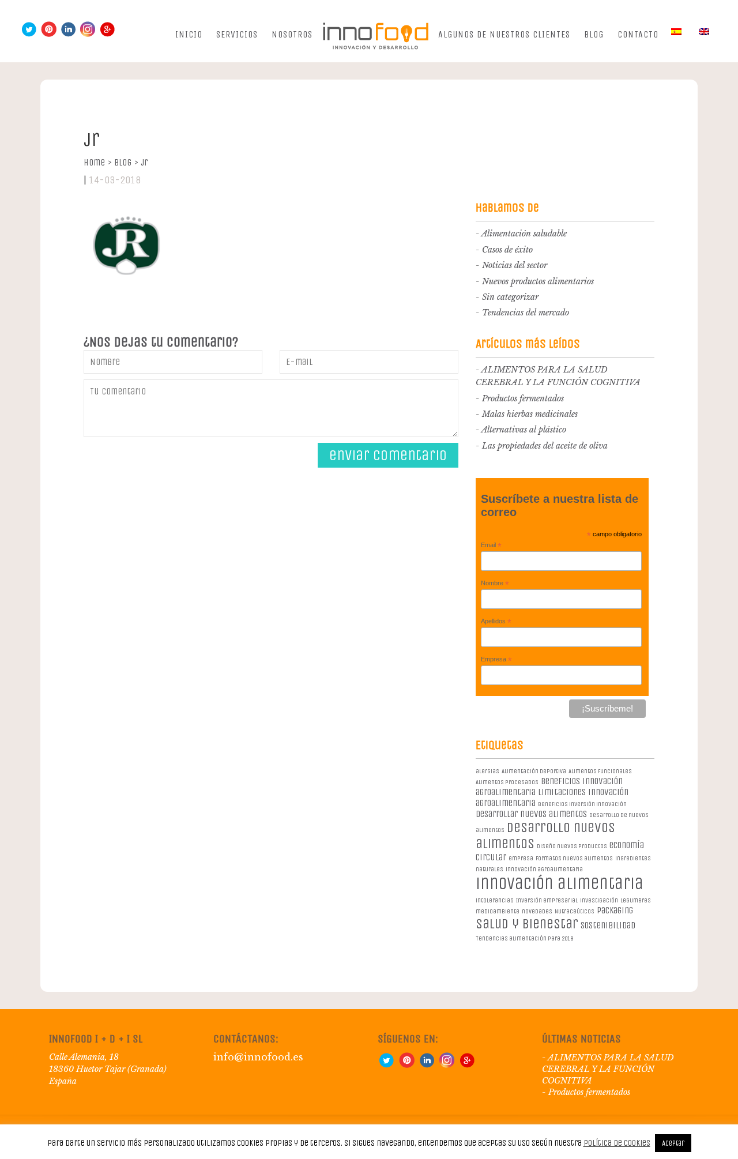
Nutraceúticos (574, 911)
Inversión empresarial (547, 900)
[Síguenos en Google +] (107, 34)
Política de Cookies (616, 1143)
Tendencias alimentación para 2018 (524, 938)
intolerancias (495, 900)
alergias (487, 771)
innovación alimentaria (559, 884)
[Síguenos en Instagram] (87, 34)
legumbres (635, 900)
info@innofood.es (258, 1057)
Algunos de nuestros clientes (504, 34)
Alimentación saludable (524, 233)
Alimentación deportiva (534, 771)
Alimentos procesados (507, 782)
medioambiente (497, 911)
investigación (599, 900)
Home (98, 162)
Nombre (495, 584)
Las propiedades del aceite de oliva (545, 446)
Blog (594, 34)
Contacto (637, 34)
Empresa (496, 660)
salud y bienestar (527, 924)
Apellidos (496, 622)
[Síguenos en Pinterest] (48, 34)
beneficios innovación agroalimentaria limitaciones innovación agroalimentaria (552, 792)
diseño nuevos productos (572, 846)
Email (491, 545)
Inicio (188, 34)
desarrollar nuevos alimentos (531, 813)
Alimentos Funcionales (600, 771)
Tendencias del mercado (525, 312)
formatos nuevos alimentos (574, 858)
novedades (537, 911)
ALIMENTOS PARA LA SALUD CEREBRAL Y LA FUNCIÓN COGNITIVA (608, 1069)
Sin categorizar (510, 297)
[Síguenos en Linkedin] (68, 34)
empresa (521, 858)
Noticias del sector (514, 265)
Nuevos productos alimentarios (538, 281)
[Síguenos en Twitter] (28, 34)
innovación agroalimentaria (544, 869)
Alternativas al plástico (523, 429)
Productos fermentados (523, 398)
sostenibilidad (608, 925)
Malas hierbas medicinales (530, 414)
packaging (615, 910)
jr (144, 162)
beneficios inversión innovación (582, 804)
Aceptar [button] (673, 1143)
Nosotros (292, 34)
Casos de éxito (507, 249)
